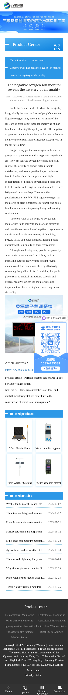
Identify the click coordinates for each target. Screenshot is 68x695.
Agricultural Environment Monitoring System (52, 621)
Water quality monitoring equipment (19, 621)
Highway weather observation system (19, 626)
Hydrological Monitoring (51, 615)
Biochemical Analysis (51, 631)
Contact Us (59, 691)
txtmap (36, 670)
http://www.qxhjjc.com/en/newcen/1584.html (29, 369)
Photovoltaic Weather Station (51, 626)
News (21, 67)
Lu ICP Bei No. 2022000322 (38, 664)
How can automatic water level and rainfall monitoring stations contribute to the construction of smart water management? (31, 396)
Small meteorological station (42, 100)
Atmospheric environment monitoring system (19, 632)
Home (34, 60)
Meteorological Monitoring (19, 615)
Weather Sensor (19, 637)
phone (25, 692)
